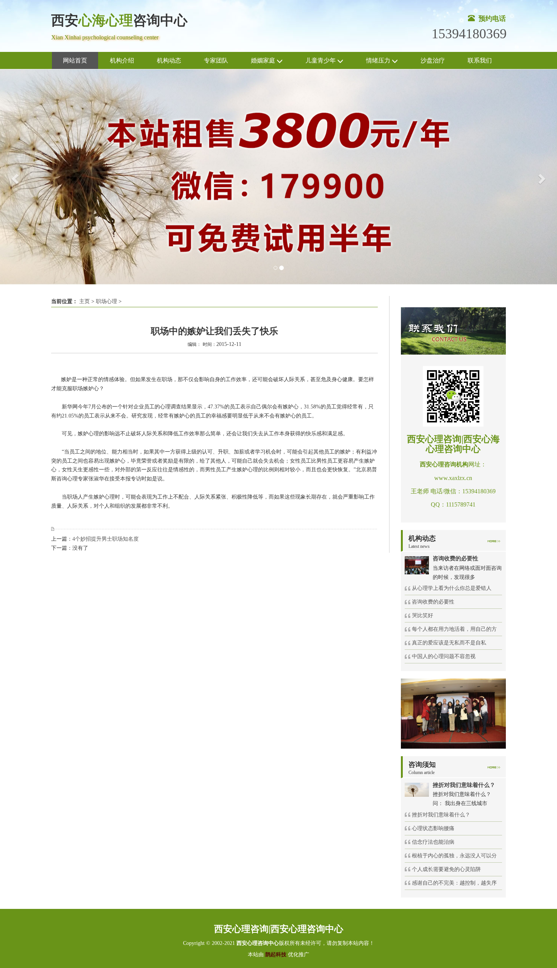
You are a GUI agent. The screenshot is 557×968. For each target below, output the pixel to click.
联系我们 (480, 60)
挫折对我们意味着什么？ (441, 815)
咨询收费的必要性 (433, 602)
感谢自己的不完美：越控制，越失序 (454, 883)
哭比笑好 (422, 615)
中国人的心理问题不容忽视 (444, 656)
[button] (14, 177)
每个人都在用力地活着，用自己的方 (454, 629)
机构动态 (169, 60)
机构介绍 (122, 60)
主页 (84, 301)
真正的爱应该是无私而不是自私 (449, 643)
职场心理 (106, 301)
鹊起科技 (276, 954)
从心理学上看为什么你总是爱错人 (451, 588)
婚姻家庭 (264, 60)
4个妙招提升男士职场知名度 (105, 539)
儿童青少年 (321, 60)
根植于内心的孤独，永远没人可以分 (454, 856)
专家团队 (216, 60)
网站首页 (75, 60)
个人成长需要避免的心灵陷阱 (446, 869)
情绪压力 (379, 60)
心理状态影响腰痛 (433, 828)
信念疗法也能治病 (433, 842)
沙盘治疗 (433, 60)
